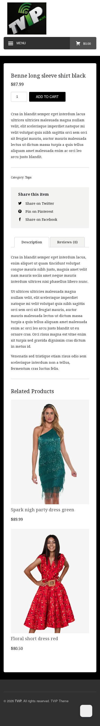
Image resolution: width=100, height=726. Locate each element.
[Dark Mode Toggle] (86, 710)
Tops (28, 177)
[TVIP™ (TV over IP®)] (50, 18)
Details (50, 476)
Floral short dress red (34, 638)
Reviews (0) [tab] (67, 242)
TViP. (18, 700)
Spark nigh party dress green (42, 510)
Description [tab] (31, 242)
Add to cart (47, 96)
